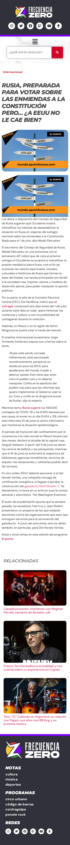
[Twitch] (39, 25)
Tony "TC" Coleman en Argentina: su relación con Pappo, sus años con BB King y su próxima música (35, 720)
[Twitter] (21, 25)
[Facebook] (30, 25)
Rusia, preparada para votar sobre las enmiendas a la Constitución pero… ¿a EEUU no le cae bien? (33, 102)
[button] (35, 41)
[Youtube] (49, 25)
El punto (7, 539)
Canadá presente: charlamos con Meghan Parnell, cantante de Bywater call (33, 610)
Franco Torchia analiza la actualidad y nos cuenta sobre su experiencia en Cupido (33, 668)
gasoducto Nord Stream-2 (42, 486)
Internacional (12, 72)
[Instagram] (11, 25)
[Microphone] (58, 25)
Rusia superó (31, 408)
